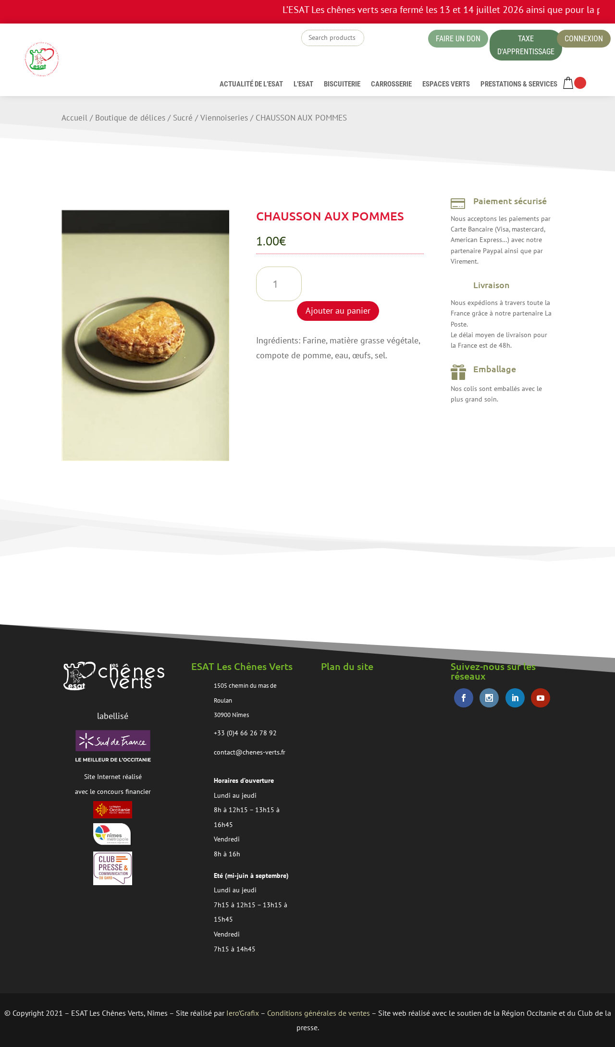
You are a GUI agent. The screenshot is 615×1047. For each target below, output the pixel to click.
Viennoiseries (224, 117)
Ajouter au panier (338, 310)
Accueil (74, 117)
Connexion (584, 38)
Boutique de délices (130, 117)
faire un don (458, 38)
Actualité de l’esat (251, 84)
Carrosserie (391, 84)
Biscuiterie (342, 84)
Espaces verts (446, 84)
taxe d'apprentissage (525, 45)
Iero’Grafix (242, 1013)
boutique (395, 40)
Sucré (183, 117)
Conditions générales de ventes (318, 1013)
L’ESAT (303, 84)
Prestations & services (518, 84)
